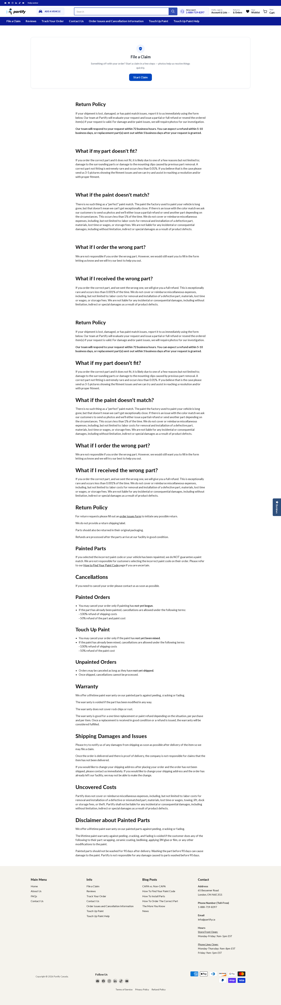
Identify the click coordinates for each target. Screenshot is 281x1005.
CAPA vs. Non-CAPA (154, 886)
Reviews (31, 21)
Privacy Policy (142, 989)
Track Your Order (52, 21)
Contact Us (76, 21)
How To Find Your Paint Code (158, 891)
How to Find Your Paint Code (101, 565)
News (145, 910)
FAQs (34, 896)
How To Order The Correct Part (160, 901)
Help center (33, 3)
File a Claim (13, 21)
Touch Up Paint (158, 21)
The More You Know (153, 906)
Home (34, 886)
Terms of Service (124, 989)
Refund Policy (159, 989)
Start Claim (140, 77)
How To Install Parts (153, 896)
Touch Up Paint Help (186, 21)
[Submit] (173, 11)
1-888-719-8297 (195, 12)
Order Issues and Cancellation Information (116, 21)
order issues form (130, 516)
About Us (36, 891)
